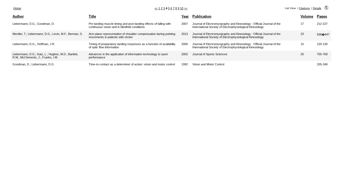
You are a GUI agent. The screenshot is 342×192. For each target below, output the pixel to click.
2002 (184, 54)
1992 (184, 64)
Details (317, 8)
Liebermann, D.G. (24, 23)
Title (92, 16)
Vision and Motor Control (208, 64)
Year (185, 16)
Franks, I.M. (50, 57)
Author (18, 16)
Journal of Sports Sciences (209, 54)
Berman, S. (75, 33)
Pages (322, 16)
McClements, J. (30, 57)
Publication (201, 16)
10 (181, 8)
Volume (307, 16)
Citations (304, 8)
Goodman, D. (46, 23)
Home (17, 8)
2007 (184, 23)
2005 (184, 44)
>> (185, 8)
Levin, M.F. (59, 33)
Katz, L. (42, 54)
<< (156, 8)
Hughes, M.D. (58, 54)
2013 (184, 33)
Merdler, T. (19, 33)
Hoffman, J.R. (46, 44)
